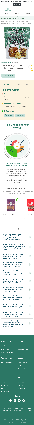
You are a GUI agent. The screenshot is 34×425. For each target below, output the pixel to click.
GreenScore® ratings (7, 352)
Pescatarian (9, 115)
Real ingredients (8, 76)
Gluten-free (4, 385)
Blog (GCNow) (5, 349)
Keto (2, 389)
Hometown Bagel (6, 63)
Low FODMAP (5, 392)
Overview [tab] (5, 84)
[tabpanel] (17, 103)
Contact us (21, 346)
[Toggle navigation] (2, 9)
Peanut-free (21, 389)
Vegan (3, 382)
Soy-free (20, 385)
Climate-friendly (22, 363)
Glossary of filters (23, 349)
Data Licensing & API (7, 363)
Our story (4, 346)
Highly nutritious (22, 366)
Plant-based (21, 372)
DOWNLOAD (17, 5)
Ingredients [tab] (28, 84)
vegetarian (20, 115)
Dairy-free (21, 382)
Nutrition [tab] (17, 84)
